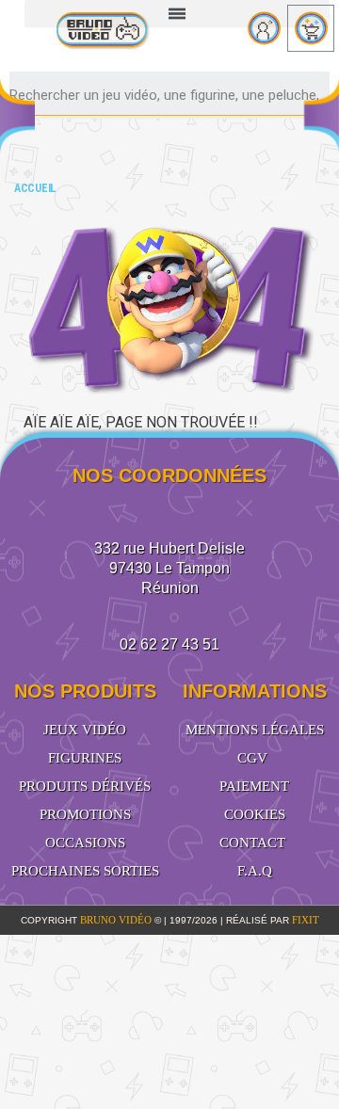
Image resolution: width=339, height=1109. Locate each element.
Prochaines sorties (85, 870)
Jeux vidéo (84, 729)
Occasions (85, 842)
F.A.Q (254, 870)
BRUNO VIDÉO (117, 919)
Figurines (84, 757)
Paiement (254, 786)
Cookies (254, 814)
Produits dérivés (85, 786)
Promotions (85, 814)
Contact (252, 842)
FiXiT (305, 919)
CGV (252, 757)
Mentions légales (255, 729)
